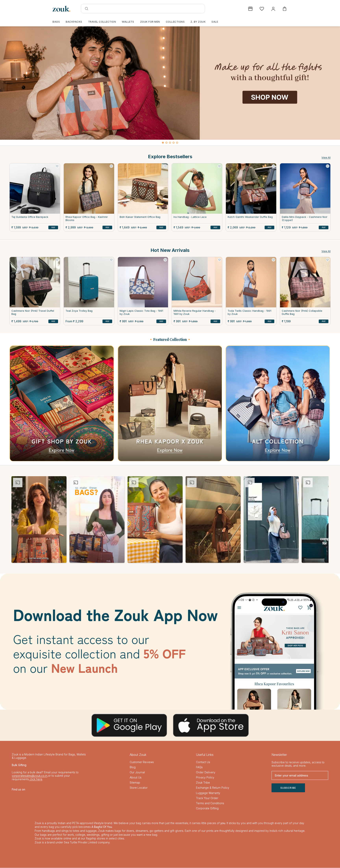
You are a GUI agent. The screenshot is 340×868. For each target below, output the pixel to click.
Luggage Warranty (208, 793)
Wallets (128, 21)
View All (326, 157)
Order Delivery (205, 772)
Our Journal (137, 772)
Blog (133, 767)
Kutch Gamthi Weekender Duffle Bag (250, 216)
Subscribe (288, 787)
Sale (215, 21)
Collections (175, 21)
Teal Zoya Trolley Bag (79, 310)
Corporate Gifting (207, 808)
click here (35, 779)
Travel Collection (102, 21)
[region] (170, 86)
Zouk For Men (150, 21)
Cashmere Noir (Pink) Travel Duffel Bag (32, 312)
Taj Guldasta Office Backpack (29, 216)
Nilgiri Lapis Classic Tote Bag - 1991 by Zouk (141, 312)
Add (53, 227)
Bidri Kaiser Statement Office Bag (140, 216)
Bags (56, 21)
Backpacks (74, 21)
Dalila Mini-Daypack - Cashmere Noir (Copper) (304, 218)
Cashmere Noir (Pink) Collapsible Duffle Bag (302, 312)
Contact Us (203, 762)
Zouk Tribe (203, 782)
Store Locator (139, 787)
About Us (135, 777)
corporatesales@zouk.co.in (29, 775)
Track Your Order (207, 798)
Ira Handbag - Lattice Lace (190, 216)
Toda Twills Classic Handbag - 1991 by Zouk (249, 312)
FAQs (199, 767)
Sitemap (135, 782)
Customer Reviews (142, 762)
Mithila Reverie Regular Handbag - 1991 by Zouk (195, 312)
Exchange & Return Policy (212, 787)
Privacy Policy (205, 777)
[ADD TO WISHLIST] (57, 166)
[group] (170, 83)
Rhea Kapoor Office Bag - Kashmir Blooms (87, 218)
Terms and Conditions (210, 803)
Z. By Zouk (198, 21)
